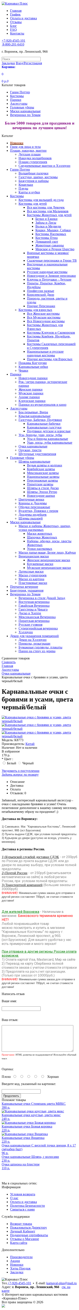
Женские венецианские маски (48, 560)
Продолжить (11, 1095)
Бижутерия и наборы (34, 181)
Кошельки (26, 184)
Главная (15, 10)
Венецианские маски (34, 556)
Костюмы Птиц (46, 238)
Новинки (16, 143)
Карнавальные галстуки (44, 427)
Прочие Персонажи (41, 306)
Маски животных (39, 533)
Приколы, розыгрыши (34, 643)
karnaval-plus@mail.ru (61, 1283)
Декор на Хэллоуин (33, 640)
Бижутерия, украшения (26, 590)
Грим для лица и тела (25, 147)
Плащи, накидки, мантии (28, 150)
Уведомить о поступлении (20, 771)
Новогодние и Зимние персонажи (51, 275)
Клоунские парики (32, 401)
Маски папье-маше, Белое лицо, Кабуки (47, 552)
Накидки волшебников (35, 158)
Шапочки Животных (42, 537)
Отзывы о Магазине (24, 1239)
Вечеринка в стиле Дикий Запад (42, 598)
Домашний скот (46, 241)
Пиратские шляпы (40, 484)
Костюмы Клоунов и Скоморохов (51, 332)
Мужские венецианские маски (49, 567)
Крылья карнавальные (35, 416)
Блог (13, 26)
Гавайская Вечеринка (34, 605)
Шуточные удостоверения (37, 454)
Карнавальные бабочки (43, 423)
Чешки (23, 370)
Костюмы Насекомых (50, 234)
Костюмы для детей (33, 203)
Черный (28, 763)
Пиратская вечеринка (34, 621)
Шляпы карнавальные (34, 461)
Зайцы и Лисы (45, 222)
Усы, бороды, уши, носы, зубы (40, 435)
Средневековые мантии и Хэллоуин (44, 165)
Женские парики (31, 389)
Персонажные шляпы (42, 480)
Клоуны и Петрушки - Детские (49, 279)
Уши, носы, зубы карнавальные (49, 442)
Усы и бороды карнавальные (47, 439)
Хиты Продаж (20, 1268)
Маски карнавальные (25, 111)
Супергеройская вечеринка (38, 628)
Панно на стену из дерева (37, 651)
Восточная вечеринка (34, 602)
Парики (15, 100)
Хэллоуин (26, 632)
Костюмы (17, 96)
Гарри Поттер (20, 92)
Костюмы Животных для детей (49, 215)
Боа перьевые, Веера (33, 412)
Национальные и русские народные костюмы (45, 353)
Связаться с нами (22, 1209)
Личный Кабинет (22, 1231)
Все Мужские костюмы (43, 317)
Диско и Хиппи (30, 613)
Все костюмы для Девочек (46, 207)
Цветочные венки (31, 499)
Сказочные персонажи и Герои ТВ (52, 260)
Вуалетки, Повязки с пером (38, 511)
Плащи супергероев (33, 162)
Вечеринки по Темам (25, 115)
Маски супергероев (33, 575)
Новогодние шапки (41, 495)
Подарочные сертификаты (29, 1235)
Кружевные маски (40, 564)
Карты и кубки (29, 192)
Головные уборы (22, 107)
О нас (14, 1198)
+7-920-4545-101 (19, 1283)
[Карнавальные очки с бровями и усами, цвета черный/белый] (39, 721)
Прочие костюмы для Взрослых (49, 359)
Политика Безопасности (27, 1205)
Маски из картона (31, 579)
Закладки (16, 1272)
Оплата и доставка (23, 18)
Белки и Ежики (46, 219)
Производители (21, 1257)
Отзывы (16, 22)
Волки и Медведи (48, 226)
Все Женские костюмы (43, 313)
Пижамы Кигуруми (33, 363)
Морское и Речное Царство (54, 249)
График (15, 14)
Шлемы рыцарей (31, 518)
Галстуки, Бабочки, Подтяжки (40, 420)
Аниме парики (29, 397)
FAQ (13, 29)
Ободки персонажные (34, 507)
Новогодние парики (33, 378)
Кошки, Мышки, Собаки (53, 230)
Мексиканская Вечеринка (37, 617)
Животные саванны (49, 245)
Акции (15, 1261)
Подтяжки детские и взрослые (49, 431)
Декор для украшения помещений (34, 636)
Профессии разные (40, 291)
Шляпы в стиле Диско (43, 488)
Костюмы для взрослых (35, 310)
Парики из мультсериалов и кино (42, 404)
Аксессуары (18, 103)
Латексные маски (31, 571)
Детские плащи (30, 154)
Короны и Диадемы (33, 503)
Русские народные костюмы (47, 272)
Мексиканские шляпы (43, 473)
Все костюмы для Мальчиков (47, 211)
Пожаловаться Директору (28, 1227)
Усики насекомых (39, 549)
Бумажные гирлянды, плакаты (40, 647)
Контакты (17, 33)
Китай (30, 744)
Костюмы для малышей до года (41, 200)
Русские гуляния (30, 624)
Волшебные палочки (33, 173)
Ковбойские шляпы (41, 469)
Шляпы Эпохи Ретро (42, 492)
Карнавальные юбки (33, 366)
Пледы (23, 188)
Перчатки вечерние (24, 586)
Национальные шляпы (43, 476)
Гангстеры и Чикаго (33, 609)
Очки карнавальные (33, 446)
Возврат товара (21, 1224)
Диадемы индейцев (33, 514)
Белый (11, 763)
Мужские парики (31, 393)
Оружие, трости (30, 450)
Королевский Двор (40, 294)
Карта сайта (18, 1242)
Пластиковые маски (33, 583)
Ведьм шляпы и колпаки (44, 465)
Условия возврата (22, 1194)
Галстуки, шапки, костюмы (38, 177)
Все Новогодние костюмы (46, 321)
